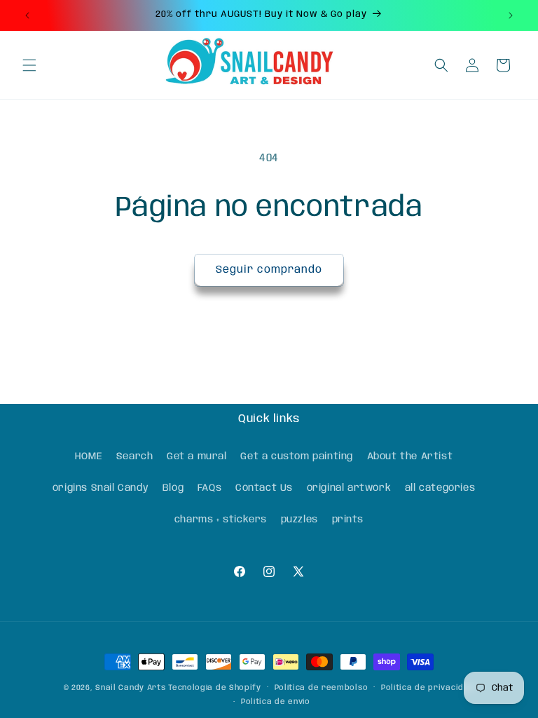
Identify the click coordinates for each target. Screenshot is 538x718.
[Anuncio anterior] (27, 15)
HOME (88, 456)
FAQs (209, 488)
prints (348, 519)
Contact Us (264, 488)
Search (134, 456)
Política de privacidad (427, 688)
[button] (29, 65)
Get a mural (197, 456)
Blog (173, 488)
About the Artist (410, 456)
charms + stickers (220, 519)
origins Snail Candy (101, 488)
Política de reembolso (321, 688)
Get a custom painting (296, 456)
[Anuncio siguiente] (510, 15)
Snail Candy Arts (130, 688)
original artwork (349, 488)
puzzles (299, 519)
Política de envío (275, 702)
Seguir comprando (269, 270)
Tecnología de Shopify (214, 688)
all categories (440, 488)
